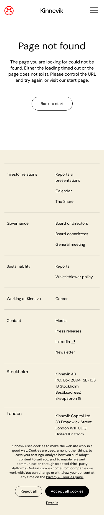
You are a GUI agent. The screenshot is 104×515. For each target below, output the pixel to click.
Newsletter (65, 352)
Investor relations (22, 174)
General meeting (70, 244)
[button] (93, 10)
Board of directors (71, 223)
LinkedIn (62, 341)
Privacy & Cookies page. (64, 477)
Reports (62, 266)
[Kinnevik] (52, 11)
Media (61, 320)
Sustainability (19, 266)
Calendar (63, 190)
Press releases (68, 331)
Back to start (52, 103)
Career (61, 298)
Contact (14, 320)
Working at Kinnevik (24, 298)
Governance (18, 223)
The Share (64, 201)
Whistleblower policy (74, 276)
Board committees (71, 233)
